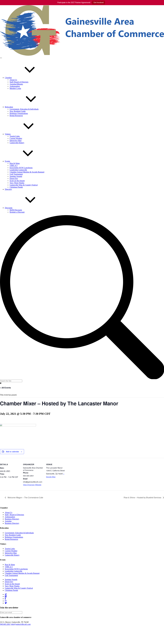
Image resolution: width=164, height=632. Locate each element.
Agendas (8, 521)
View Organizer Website (32, 484)
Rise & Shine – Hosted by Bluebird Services (143, 497)
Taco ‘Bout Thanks (17, 183)
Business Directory (12, 519)
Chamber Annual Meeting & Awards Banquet (27, 172)
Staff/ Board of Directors (19, 82)
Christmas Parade (16, 187)
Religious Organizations (19, 113)
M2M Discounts (16, 210)
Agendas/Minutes (16, 84)
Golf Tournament (16, 174)
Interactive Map (15, 141)
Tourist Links (15, 136)
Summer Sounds (16, 176)
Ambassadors (15, 86)
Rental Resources (16, 116)
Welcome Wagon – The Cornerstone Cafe (25, 497)
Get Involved (98, 2)
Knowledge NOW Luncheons (21, 168)
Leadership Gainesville (18, 170)
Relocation (9, 107)
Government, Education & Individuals (24, 109)
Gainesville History (17, 143)
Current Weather (16, 138)
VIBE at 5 (13, 165)
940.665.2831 (5, 624)
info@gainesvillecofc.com (21, 624)
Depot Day (14, 178)
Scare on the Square (17, 181)
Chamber (8, 78)
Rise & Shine (15, 163)
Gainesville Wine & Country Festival (24, 185)
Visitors (8, 134)
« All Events (5, 387)
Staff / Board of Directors (14, 515)
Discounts (8, 208)
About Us (13, 80)
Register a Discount (17, 212)
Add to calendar (12, 451)
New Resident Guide (18, 111)
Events (7, 161)
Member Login (15, 88)
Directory (8, 189)
